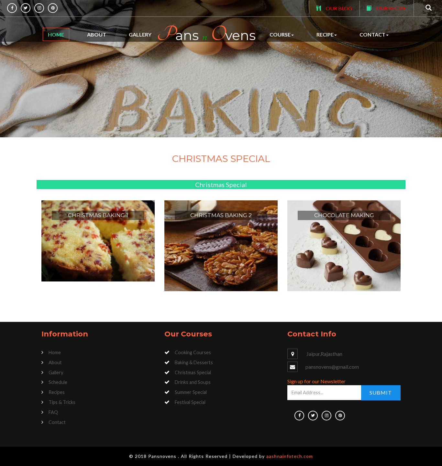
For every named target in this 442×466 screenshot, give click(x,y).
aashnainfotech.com (289, 456)
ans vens (206, 34)
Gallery (140, 34)
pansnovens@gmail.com (332, 367)
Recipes (57, 392)
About (96, 34)
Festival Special (190, 402)
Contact (57, 422)
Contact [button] (372, 34)
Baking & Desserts (194, 362)
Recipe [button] (325, 34)
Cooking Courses (193, 352)
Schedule (58, 382)
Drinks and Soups (193, 382)
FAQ (53, 412)
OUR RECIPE (391, 8)
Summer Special (191, 392)
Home (56, 34)
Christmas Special (193, 372)
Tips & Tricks (62, 402)
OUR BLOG (339, 8)
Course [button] (280, 34)
